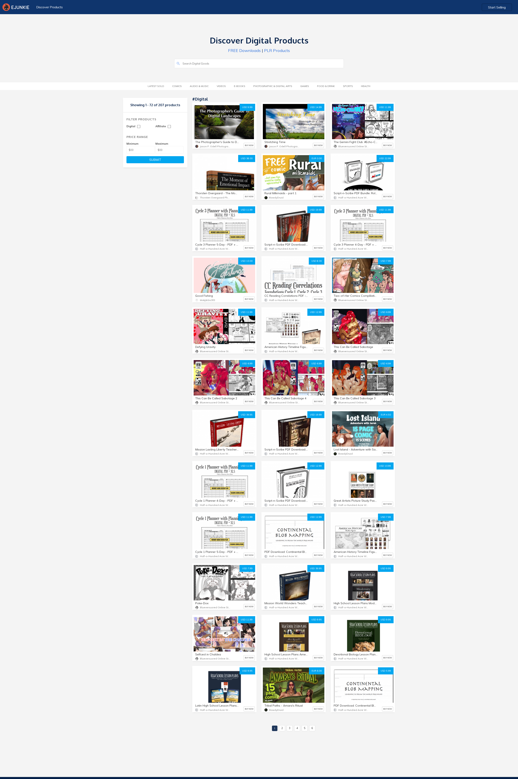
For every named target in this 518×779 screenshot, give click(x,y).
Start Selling (497, 7)
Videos (221, 86)
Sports (348, 86)
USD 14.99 (316, 107)
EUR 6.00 (317, 670)
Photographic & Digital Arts (272, 86)
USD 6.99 (386, 312)
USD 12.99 (316, 312)
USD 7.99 (386, 261)
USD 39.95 (247, 414)
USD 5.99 (386, 670)
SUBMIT (155, 160)
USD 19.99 (316, 209)
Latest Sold (156, 86)
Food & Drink (326, 86)
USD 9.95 (386, 568)
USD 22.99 (385, 158)
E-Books (239, 86)
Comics (177, 86)
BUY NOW (249, 145)
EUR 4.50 (386, 414)
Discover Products (49, 7)
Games (304, 86)
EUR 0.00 (317, 158)
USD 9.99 (247, 107)
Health (365, 86)
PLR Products (277, 50)
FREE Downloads (244, 50)
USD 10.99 (385, 465)
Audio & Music (199, 86)
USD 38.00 (247, 158)
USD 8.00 (316, 261)
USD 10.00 (247, 261)
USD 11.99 (385, 107)
